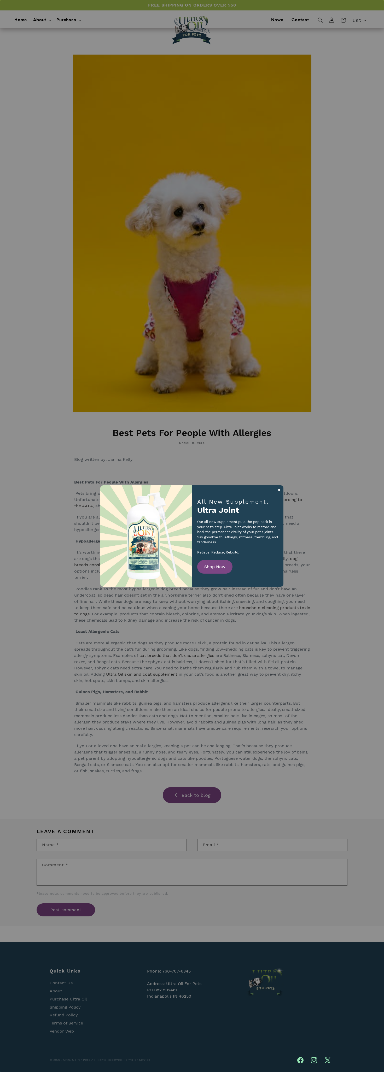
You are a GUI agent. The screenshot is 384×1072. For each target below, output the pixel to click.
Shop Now (214, 566)
